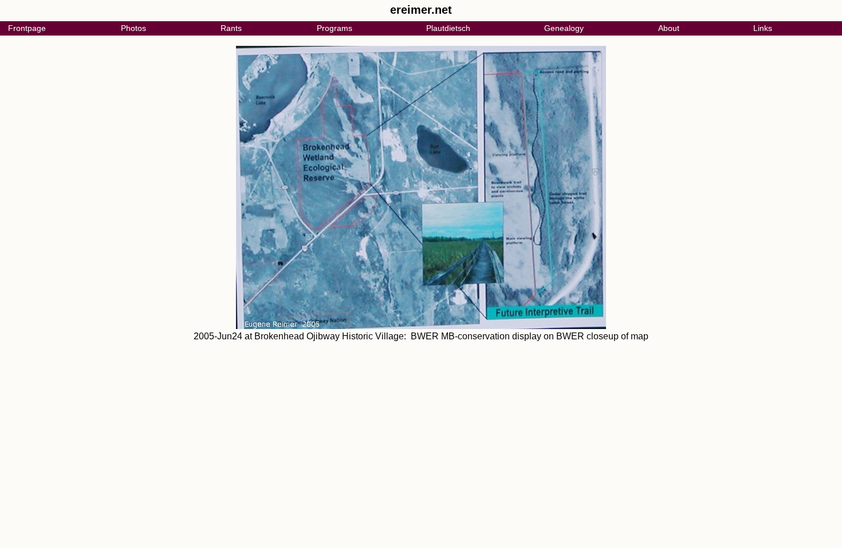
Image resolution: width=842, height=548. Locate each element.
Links (762, 28)
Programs (334, 28)
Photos (133, 28)
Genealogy (564, 28)
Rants (231, 28)
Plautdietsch (448, 28)
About (668, 28)
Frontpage (27, 28)
